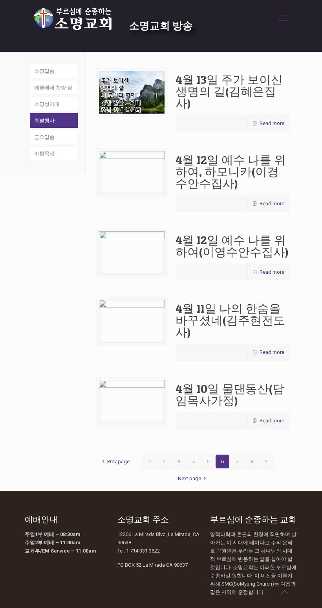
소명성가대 (47, 104)
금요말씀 (44, 137)
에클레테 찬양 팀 (53, 87)
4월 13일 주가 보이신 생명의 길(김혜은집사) (229, 91)
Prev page (118, 461)
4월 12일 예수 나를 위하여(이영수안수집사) (232, 246)
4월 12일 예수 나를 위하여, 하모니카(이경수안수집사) (231, 171)
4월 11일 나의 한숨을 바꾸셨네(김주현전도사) (230, 320)
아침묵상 (44, 154)
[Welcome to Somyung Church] (72, 18)
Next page (189, 478)
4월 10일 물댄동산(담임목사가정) (230, 394)
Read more (272, 123)
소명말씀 (44, 71)
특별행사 (44, 120)
